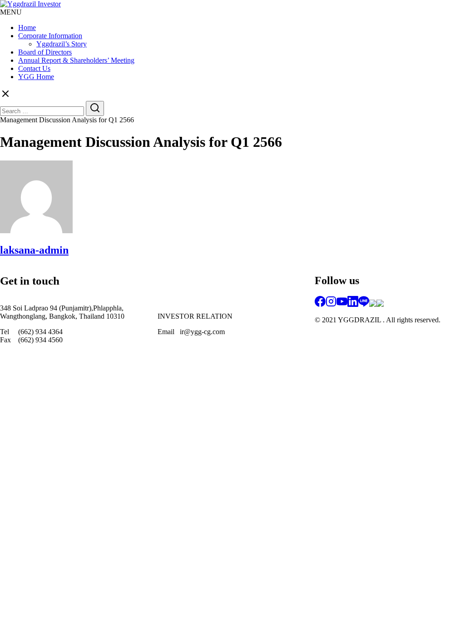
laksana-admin (34, 250)
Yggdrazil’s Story (61, 44)
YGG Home (36, 76)
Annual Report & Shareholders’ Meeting (76, 60)
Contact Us (34, 68)
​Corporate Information (50, 36)
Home (27, 27)
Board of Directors (45, 52)
